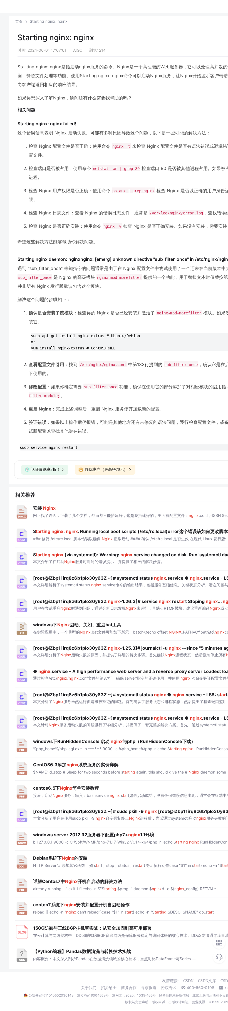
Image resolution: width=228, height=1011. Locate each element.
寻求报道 (149, 987)
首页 (19, 21)
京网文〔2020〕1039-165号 (134, 995)
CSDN (188, 981)
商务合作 (129, 987)
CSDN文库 (207, 981)
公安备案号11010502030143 (51, 995)
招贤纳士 (109, 987)
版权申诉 (158, 1002)
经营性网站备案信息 (174, 995)
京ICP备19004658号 (93, 995)
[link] (19, 21)
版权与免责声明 (136, 1002)
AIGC (77, 50)
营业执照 (198, 1002)
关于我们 (88, 987)
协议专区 (169, 987)
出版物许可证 (178, 1002)
